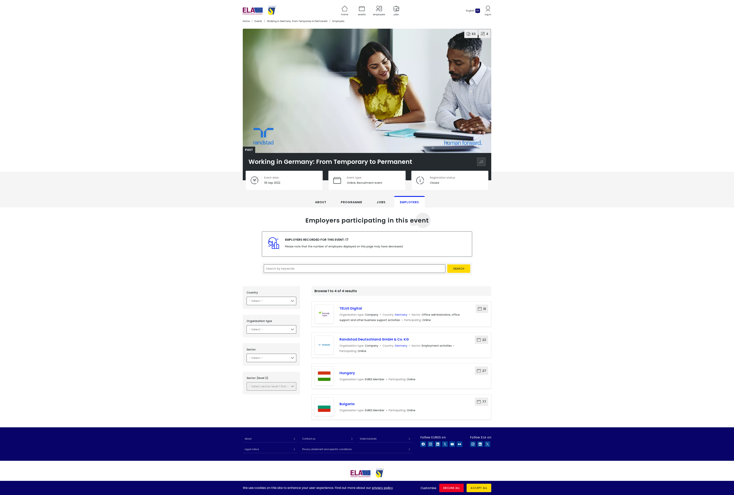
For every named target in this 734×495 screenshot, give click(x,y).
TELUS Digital (350, 308)
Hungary (347, 373)
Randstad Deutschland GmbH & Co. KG (374, 339)
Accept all (479, 488)
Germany (401, 315)
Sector (251, 349)
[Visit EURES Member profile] (324, 376)
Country (252, 292)
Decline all (451, 488)
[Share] (481, 162)
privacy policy (382, 488)
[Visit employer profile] (324, 314)
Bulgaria (347, 404)
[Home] (259, 11)
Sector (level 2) (257, 378)
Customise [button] (428, 488)
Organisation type (259, 321)
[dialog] (367, 488)
